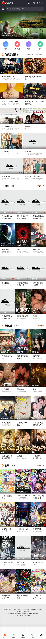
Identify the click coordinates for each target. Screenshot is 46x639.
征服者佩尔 (6, 176)
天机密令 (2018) (8, 77)
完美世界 (20, 562)
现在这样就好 (7, 127)
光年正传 (5, 250)
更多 (41, 54)
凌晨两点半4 (22, 250)
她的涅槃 (36, 356)
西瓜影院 (8, 3)
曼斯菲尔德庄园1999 (10, 102)
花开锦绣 (5, 389)
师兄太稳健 (6, 423)
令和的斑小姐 (22, 529)
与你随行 (5, 151)
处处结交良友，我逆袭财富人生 (38, 458)
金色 (34, 389)
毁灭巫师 (28, 151)
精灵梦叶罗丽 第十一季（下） (7, 598)
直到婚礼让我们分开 (33, 176)
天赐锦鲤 (20, 456)
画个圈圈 (5, 283)
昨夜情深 (28, 127)
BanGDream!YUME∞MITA (27, 496)
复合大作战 (37, 250)
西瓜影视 (6, 609)
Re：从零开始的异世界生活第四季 (38, 498)
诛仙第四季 (37, 529)
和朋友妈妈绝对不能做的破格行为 (7, 218)
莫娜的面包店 (22, 316)
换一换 (40, 186)
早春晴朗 (20, 389)
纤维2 (35, 316)
